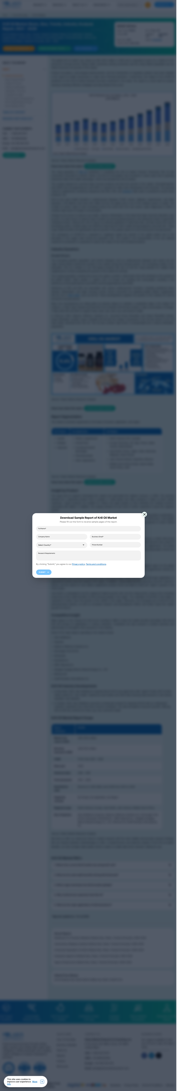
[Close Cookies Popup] (42, 1082)
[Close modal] (144, 514)
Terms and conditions (96, 564)
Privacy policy (78, 564)
